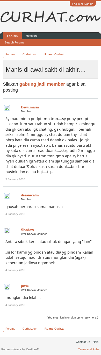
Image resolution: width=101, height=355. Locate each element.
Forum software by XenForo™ (20, 349)
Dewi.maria (30, 107)
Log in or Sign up (82, 3)
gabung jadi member (42, 84)
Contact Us (83, 341)
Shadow (27, 230)
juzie (25, 286)
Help (95, 341)
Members (32, 35)
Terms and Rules (89, 349)
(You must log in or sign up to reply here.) (72, 317)
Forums (12, 36)
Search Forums (14, 42)
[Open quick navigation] (95, 54)
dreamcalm (30, 195)
